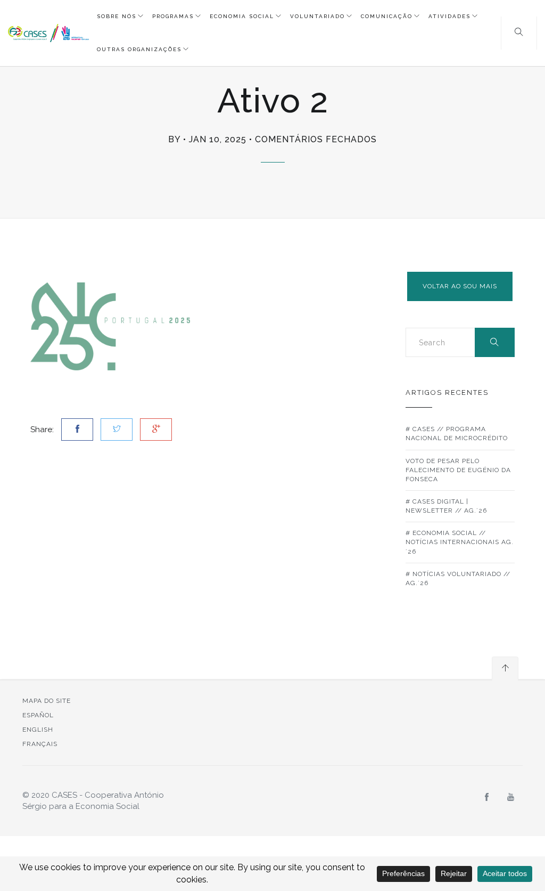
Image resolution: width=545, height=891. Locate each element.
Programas (173, 16)
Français (39, 744)
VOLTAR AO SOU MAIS (460, 286)
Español (38, 715)
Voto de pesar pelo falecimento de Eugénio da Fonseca (458, 470)
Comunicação (386, 16)
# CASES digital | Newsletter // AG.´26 (446, 506)
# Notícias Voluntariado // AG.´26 (458, 578)
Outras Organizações (139, 49)
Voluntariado (317, 16)
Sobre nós (116, 16)
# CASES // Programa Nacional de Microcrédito (457, 433)
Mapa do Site (46, 700)
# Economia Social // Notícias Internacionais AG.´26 (460, 542)
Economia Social (242, 16)
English (37, 729)
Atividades (449, 16)
